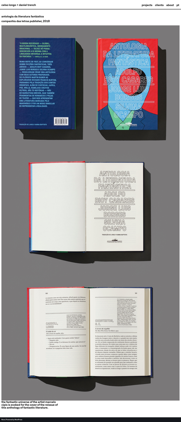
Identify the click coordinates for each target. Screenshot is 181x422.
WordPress (18, 420)
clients (159, 5)
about (170, 5)
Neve (3, 420)
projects (147, 5)
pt (177, 5)
